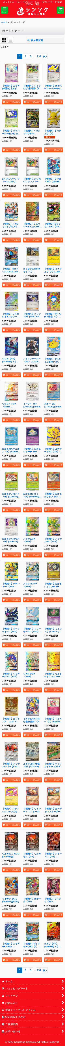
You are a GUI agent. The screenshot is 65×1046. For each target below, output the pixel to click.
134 (39, 56)
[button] (4, 10)
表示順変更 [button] (37, 40)
